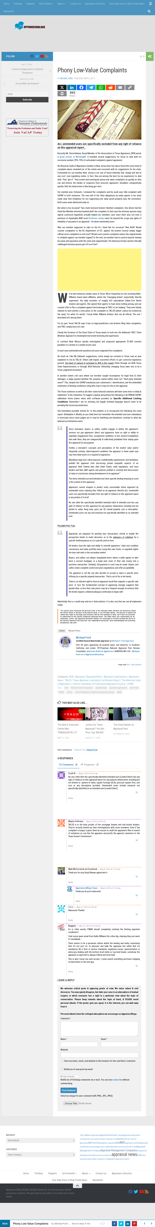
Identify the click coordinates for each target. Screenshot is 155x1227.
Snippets (30, 3)
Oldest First (92, 750)
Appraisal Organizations (115, 676)
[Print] (62, 93)
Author (62, 631)
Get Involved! (45, 3)
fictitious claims (96, 218)
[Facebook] (81, 87)
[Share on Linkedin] (127, 1223)
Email (104, 1039)
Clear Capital (118, 1135)
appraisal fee (89, 1155)
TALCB (68, 680)
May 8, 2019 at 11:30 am (111, 888)
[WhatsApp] (100, 87)
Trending (17, 3)
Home (6, 3)
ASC (95, 1143)
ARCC (113, 1159)
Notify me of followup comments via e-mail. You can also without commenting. (95, 1082)
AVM (118, 1142)
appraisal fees (106, 1135)
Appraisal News (94, 676)
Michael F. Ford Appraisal (123, 641)
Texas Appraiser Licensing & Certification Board (96, 680)
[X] (62, 87)
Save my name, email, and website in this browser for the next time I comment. (100, 1061)
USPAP (130, 684)
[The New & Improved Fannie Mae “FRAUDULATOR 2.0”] (71, 714)
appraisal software (132, 1143)
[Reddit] (110, 87)
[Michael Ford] (65, 647)
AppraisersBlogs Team (86, 888)
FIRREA (61, 692)
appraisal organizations (118, 688)
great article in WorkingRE (72, 156)
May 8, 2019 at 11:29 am (110, 869)
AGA (71, 676)
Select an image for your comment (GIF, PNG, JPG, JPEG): (87, 1096)
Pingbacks (91, 764)
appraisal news (101, 688)
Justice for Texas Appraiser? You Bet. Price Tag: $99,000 (95, 728)
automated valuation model (107, 1139)
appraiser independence (105, 1147)
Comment (66, 1018)
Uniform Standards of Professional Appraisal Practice (99, 684)
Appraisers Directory (95, 3)
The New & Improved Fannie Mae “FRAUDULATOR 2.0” (68, 728)
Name (64, 1039)
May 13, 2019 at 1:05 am (87, 907)
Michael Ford (66, 78)
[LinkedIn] (71, 87)
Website (64, 1049)
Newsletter (9, 11)
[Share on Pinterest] (134, 1223)
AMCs (91, 1142)
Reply (70, 798)
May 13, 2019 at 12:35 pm (90, 926)
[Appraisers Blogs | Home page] (29, 26)
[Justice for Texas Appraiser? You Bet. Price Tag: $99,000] (99, 714)
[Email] (120, 87)
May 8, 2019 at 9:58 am (96, 821)
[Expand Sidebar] (149, 56)
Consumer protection (103, 1155)
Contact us (75, 3)
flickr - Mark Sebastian (134, 665)
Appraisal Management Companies (119, 1150)
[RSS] (46, 56)
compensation (94, 1135)
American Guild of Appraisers (82, 688)
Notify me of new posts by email (78, 1069)
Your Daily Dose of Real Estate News (127, 3)
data (86, 1135)
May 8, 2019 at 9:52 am (88, 773)
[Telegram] (91, 87)
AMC (122, 1142)
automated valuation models (99, 1159)
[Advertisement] (94, 39)
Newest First (80, 750)
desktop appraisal (108, 1143)
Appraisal (79, 676)
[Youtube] (42, 56)
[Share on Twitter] (121, 1223)
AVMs (99, 1143)
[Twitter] (37, 56)
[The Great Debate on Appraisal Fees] (127, 714)
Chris (70, 907)
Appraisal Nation (122, 1159)
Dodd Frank (134, 688)
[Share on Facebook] (114, 1223)
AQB (120, 1139)
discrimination (121, 1147)
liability (69, 692)
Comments (69, 764)
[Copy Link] (129, 87)
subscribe (117, 1080)
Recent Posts (74, 631)
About (61, 3)
